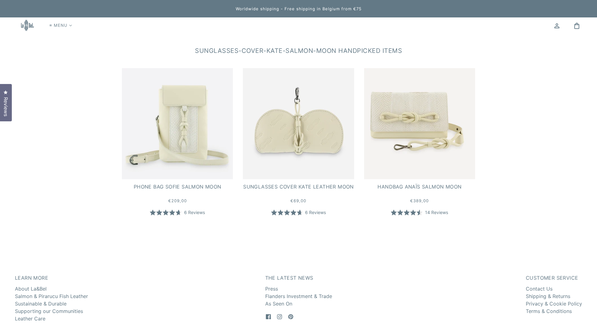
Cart (577, 25)
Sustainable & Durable (41, 304)
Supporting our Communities (49, 311)
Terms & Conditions (549, 311)
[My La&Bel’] (557, 25)
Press (271, 289)
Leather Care (30, 318)
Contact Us (539, 289)
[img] (268, 316)
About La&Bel (31, 289)
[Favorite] (567, 25)
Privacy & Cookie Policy (554, 304)
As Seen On (278, 304)
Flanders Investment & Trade (298, 296)
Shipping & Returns (548, 296)
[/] (26, 25)
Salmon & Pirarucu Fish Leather (51, 296)
